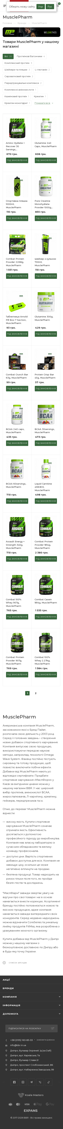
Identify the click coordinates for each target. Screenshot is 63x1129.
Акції (6, 979)
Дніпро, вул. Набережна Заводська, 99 (32, 1069)
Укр (40, 6)
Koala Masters (34, 1095)
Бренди (8, 988)
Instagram (23, 1082)
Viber (40, 1082)
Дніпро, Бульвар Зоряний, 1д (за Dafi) (30, 1050)
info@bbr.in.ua (18, 1045)
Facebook (14, 1082)
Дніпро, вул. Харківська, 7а (25, 1055)
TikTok (48, 1082)
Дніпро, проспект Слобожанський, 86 (31, 1065)
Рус (50, 6)
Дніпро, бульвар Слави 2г (24, 1060)
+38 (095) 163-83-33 (21, 1040)
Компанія (10, 996)
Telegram (31, 1082)
